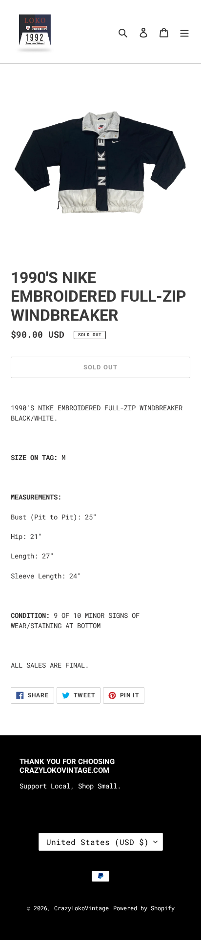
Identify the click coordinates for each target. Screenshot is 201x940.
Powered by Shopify (144, 908)
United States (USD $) (97, 842)
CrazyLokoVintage (81, 908)
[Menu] (184, 31)
